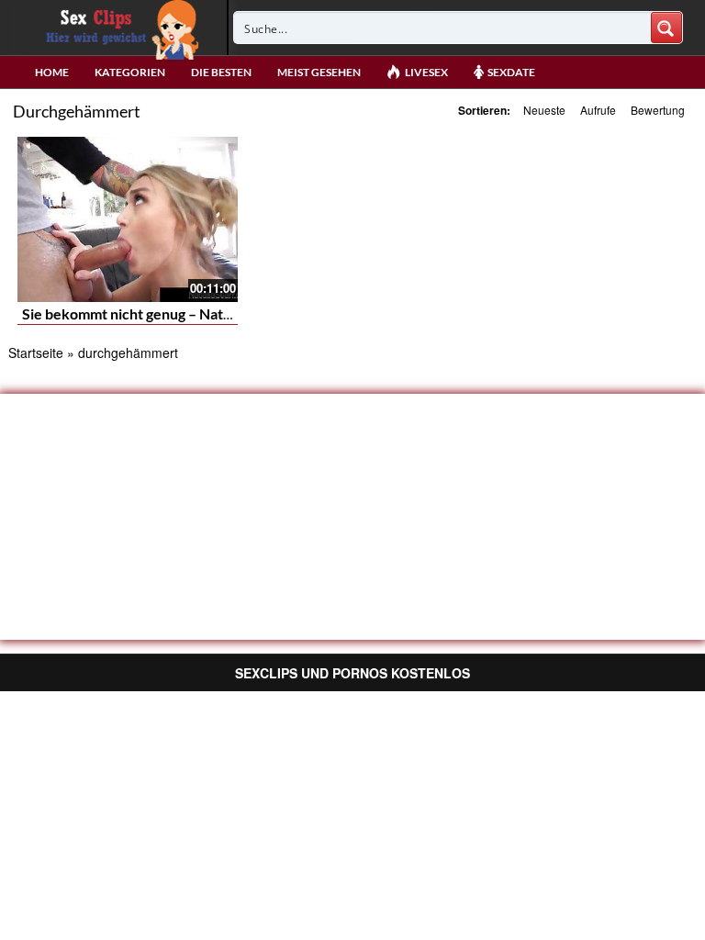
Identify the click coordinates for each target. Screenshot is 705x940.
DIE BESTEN (221, 72)
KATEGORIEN (130, 72)
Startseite (35, 352)
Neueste (544, 110)
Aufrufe (598, 110)
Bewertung (658, 110)
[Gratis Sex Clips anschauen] (118, 27)
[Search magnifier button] (666, 27)
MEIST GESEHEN (319, 72)
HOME (52, 72)
